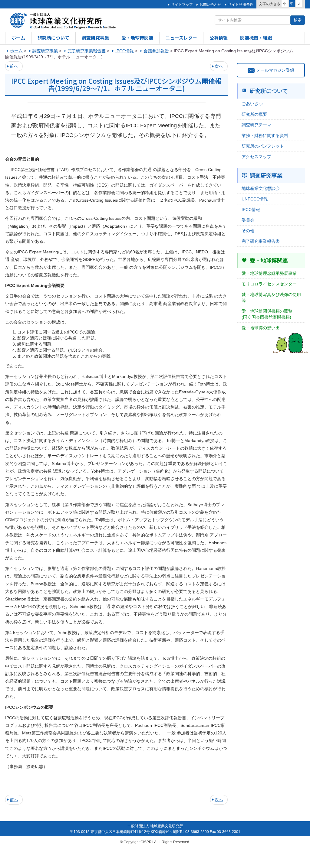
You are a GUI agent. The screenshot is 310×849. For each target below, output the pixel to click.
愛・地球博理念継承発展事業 (269, 273)
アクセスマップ (256, 156)
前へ (14, 66)
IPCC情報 (251, 209)
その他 (248, 230)
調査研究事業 (95, 37)
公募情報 (218, 37)
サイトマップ (182, 4)
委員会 (248, 220)
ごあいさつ (252, 103)
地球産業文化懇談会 (261, 188)
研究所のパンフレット (263, 146)
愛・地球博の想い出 (261, 327)
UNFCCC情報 (255, 199)
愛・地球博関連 (137, 37)
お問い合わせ (210, 4)
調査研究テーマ (256, 124)
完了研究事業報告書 (261, 241)
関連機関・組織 (256, 37)
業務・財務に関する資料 (265, 135)
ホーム (18, 37)
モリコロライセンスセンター (269, 283)
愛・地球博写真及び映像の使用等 (271, 297)
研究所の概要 (254, 114)
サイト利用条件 (240, 4)
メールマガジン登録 (275, 70)
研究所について (53, 37)
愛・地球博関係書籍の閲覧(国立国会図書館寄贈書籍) (267, 314)
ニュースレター (181, 37)
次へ (219, 66)
